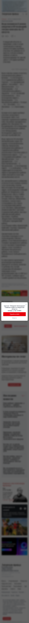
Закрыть (14, 318)
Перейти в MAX (14, 314)
